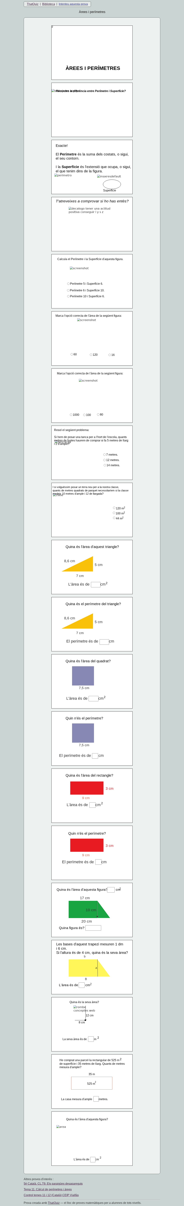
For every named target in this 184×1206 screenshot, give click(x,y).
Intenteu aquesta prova (73, 4)
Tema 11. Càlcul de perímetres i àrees (48, 1189)
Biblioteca (48, 4)
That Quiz (54, 1202)
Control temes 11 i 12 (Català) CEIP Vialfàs (51, 1195)
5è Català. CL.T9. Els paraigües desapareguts (53, 1183)
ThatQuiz (32, 4)
